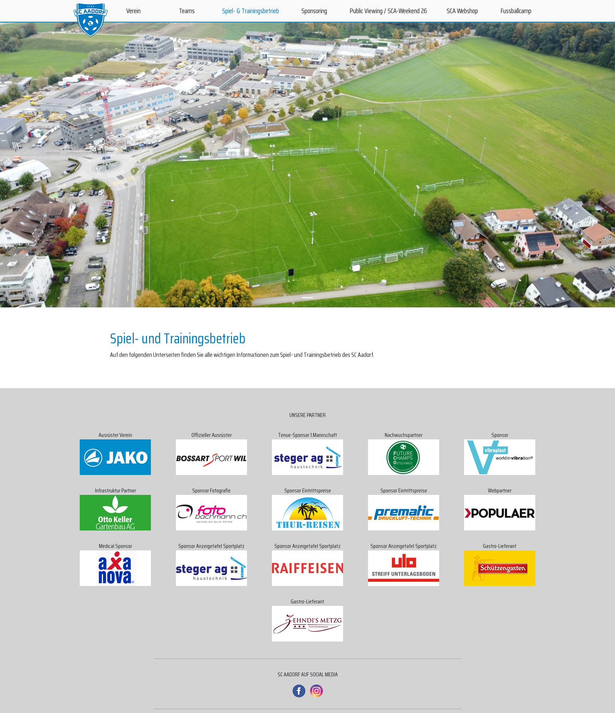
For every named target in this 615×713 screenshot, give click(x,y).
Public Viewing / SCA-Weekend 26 (388, 10)
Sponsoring (314, 10)
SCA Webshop (462, 10)
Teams (187, 10)
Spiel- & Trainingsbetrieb (250, 10)
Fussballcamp (515, 10)
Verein (133, 10)
